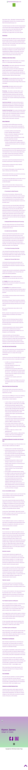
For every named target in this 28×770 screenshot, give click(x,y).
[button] (13, 744)
